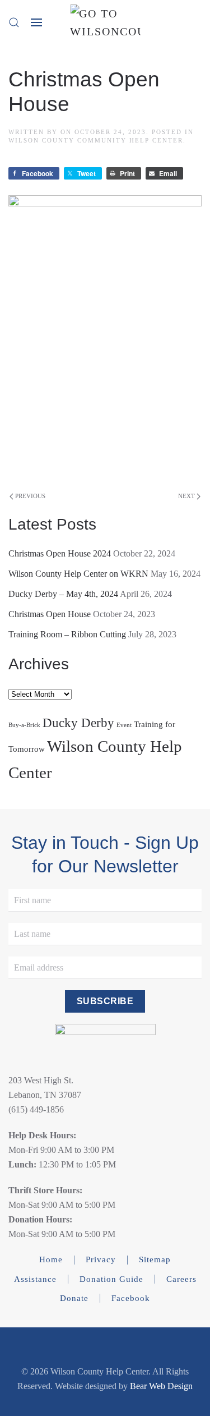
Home (51, 1259)
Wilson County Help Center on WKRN (78, 573)
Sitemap (155, 1259)
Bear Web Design (161, 1386)
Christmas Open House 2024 (59, 553)
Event (124, 725)
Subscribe (105, 1001)
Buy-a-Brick (24, 725)
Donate (74, 1298)
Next (186, 496)
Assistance (35, 1279)
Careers (181, 1279)
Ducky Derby (78, 723)
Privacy (101, 1259)
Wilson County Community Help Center (95, 140)
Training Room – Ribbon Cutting (67, 634)
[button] (14, 22)
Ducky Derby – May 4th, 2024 (63, 594)
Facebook (130, 1298)
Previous (30, 496)
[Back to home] (105, 22)
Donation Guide (111, 1279)
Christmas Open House (49, 614)
